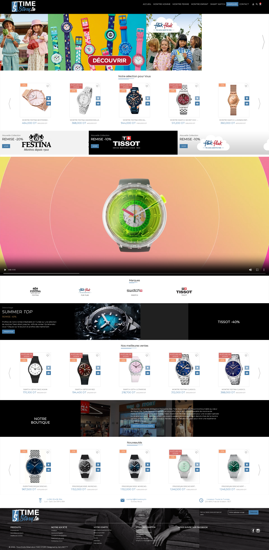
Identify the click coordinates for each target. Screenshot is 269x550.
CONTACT (244, 4)
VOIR (6, 146)
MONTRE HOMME (161, 4)
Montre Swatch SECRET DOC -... (135, 120)
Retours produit (99, 533)
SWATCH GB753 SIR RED (35, 389)
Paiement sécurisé (57, 538)
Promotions (14, 530)
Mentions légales (57, 533)
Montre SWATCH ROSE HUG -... (234, 120)
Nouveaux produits (17, 533)
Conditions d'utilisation (59, 535)
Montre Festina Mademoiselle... (35, 120)
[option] (35, 103)
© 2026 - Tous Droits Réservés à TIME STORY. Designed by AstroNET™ (38, 547)
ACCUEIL (147, 4)
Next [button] (263, 42)
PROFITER (8, 332)
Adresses (97, 540)
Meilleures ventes (16, 535)
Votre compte (101, 527)
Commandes (98, 535)
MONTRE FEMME (181, 4)
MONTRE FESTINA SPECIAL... (85, 120)
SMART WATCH (217, 4)
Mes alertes (98, 543)
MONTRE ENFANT (199, 4)
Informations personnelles (102, 530)
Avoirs (96, 538)
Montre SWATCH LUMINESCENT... (184, 120)
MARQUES (232, 4)
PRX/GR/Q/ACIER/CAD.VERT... (134, 486)
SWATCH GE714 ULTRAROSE (85, 389)
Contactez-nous (56, 541)
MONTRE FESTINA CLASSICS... (135, 389)
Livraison (54, 530)
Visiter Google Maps (143, 426)
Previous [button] (5, 42)
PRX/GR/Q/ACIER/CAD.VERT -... (184, 486)
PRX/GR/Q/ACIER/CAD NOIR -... (233, 486)
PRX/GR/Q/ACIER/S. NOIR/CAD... (35, 486)
